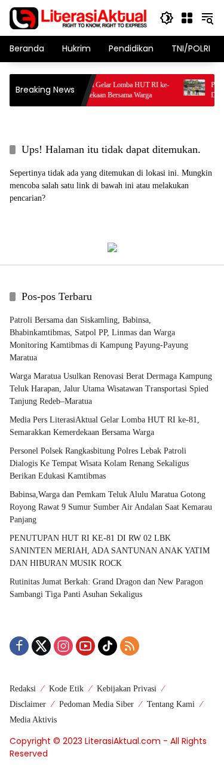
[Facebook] (19, 646)
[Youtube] (85, 646)
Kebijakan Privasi (127, 688)
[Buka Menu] (187, 18)
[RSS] (129, 646)
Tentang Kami (171, 704)
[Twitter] (41, 646)
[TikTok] (107, 646)
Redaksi (23, 688)
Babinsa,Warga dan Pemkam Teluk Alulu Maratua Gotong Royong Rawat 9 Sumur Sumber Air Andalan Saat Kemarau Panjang (111, 507)
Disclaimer (28, 704)
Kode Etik (66, 688)
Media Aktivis (33, 719)
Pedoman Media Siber (96, 704)
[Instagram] (63, 646)
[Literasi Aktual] (79, 17)
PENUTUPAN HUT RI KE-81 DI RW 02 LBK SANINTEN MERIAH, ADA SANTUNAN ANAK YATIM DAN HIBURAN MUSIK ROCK (110, 551)
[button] (166, 18)
